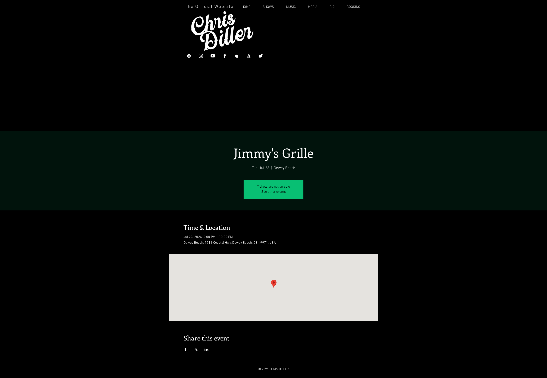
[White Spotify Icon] (189, 56)
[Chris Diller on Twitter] (260, 56)
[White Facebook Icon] (225, 56)
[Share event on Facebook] (186, 349)
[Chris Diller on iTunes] (237, 56)
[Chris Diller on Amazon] (248, 56)
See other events (273, 192)
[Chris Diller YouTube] (213, 56)
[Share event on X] (196, 349)
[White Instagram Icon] (201, 56)
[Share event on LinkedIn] (206, 349)
